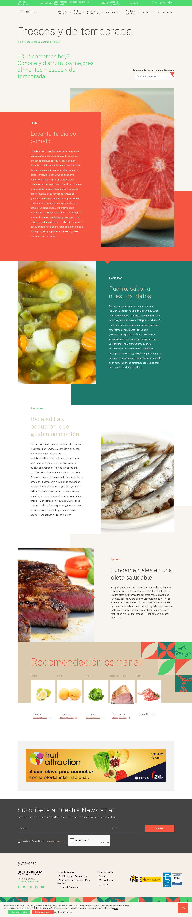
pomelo (72, 160)
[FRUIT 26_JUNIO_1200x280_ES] (96, 781)
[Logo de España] (150, 880)
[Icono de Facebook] (19, 887)
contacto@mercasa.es (28, 881)
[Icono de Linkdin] (36, 887)
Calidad (104, 3)
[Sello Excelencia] (167, 880)
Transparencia (45, 3)
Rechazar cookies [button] (42, 912)
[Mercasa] (27, 13)
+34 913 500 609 (26, 879)
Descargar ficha (40, 718)
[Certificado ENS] (177, 879)
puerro (115, 306)
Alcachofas (147, 348)
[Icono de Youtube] (42, 887)
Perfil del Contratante (23, 3)
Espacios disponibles (114, 3)
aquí (116, 908)
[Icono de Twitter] (24, 887)
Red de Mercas (66, 872)
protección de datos (56, 841)
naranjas (68, 217)
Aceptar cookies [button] (19, 912)
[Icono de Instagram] (30, 887)
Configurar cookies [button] (63, 912)
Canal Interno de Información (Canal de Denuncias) (71, 3)
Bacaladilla (42, 458)
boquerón (55, 458)
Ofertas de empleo (108, 880)
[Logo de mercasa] (134, 880)
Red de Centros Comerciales (73, 876)
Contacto (134, 3)
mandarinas (55, 217)
